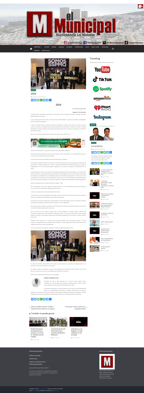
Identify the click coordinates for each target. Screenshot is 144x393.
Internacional (79, 47)
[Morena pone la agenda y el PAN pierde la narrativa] (95, 196)
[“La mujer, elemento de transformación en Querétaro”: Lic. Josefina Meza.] (95, 173)
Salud (87, 47)
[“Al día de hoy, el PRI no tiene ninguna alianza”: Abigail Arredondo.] (95, 206)
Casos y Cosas (95, 47)
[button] (41, 47)
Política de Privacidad (34, 355)
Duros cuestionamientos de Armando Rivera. (107, 239)
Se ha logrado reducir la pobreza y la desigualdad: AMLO (75, 308)
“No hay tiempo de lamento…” (105, 247)
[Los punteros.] (102, 134)
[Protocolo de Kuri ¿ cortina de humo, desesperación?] (95, 231)
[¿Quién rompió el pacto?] (95, 223)
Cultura (46, 47)
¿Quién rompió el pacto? (107, 222)
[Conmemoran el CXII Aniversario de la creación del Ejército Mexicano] (58, 318)
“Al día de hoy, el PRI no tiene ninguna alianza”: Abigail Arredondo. (107, 205)
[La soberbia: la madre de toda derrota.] (95, 215)
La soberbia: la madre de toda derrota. (107, 213)
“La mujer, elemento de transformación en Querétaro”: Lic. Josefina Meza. (107, 172)
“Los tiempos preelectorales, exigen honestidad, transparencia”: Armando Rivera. (107, 184)
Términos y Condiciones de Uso (37, 362)
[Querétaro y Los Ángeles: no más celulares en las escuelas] (79, 318)
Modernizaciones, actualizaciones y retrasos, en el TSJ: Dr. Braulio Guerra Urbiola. (37, 333)
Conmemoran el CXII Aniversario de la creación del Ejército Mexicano (58, 332)
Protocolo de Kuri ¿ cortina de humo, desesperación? (105, 230)
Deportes (36, 50)
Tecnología (105, 47)
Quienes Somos (33, 358)
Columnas (69, 47)
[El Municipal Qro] (72, 4)
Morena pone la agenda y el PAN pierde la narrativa (107, 195)
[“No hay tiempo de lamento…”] (95, 248)
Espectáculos (46, 50)
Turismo (53, 47)
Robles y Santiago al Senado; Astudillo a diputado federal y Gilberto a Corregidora (43, 308)
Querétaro (37, 47)
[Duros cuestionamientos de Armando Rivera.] (95, 240)
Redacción (44, 96)
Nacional (61, 47)
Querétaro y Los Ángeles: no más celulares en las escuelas (76, 332)
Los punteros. (97, 146)
